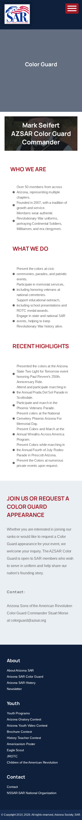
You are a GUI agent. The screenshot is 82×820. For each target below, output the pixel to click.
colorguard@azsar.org (28, 620)
